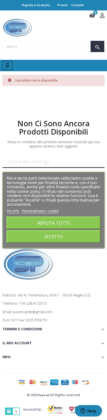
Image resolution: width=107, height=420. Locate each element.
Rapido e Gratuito (36, 5)
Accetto (54, 236)
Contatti (77, 5)
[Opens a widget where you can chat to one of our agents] (88, 411)
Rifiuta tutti (54, 223)
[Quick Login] (102, 15)
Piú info (13, 210)
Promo (62, 5)
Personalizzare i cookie (40, 210)
